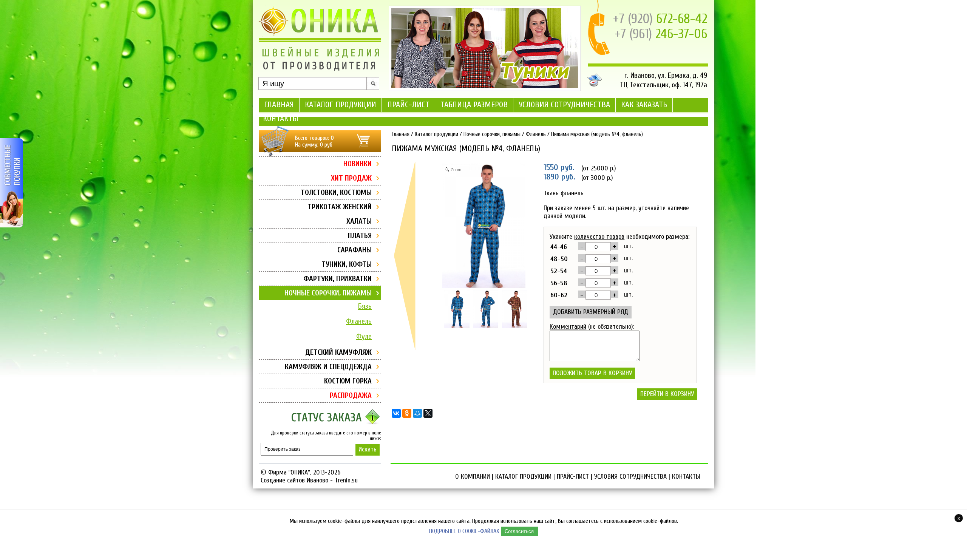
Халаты (359, 221)
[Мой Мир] (417, 413)
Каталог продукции (436, 134)
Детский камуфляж (338, 352)
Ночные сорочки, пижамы (328, 293)
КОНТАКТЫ (280, 119)
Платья (360, 235)
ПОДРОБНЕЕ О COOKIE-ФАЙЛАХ (464, 531)
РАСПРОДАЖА (351, 395)
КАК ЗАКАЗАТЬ (644, 105)
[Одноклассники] (406, 413)
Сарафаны (354, 250)
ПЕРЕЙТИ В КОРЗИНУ (667, 394)
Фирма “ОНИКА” (289, 472)
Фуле (364, 336)
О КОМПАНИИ (472, 477)
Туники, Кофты (346, 264)
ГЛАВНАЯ (279, 105)
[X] (428, 413)
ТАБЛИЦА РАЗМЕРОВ (474, 105)
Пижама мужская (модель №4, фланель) (597, 134)
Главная (400, 134)
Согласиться (519, 531)
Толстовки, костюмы (336, 192)
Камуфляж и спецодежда (328, 366)
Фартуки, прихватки (337, 278)
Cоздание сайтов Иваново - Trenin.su (309, 480)
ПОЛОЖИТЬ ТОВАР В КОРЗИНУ (592, 373)
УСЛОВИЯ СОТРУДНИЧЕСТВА (564, 105)
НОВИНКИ (357, 163)
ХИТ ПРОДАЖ (351, 178)
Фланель (359, 321)
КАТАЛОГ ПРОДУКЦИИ (340, 105)
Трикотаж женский (339, 206)
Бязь (365, 306)
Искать (367, 449)
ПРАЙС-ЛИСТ (408, 105)
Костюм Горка (348, 381)
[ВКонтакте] (396, 413)
